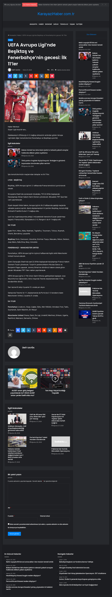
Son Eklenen (91, 34)
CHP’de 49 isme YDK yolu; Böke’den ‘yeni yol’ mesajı (37, 416)
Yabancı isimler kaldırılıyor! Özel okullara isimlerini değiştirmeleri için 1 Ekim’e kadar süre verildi (15, 454)
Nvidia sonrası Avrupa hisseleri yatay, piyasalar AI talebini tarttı (91, 100)
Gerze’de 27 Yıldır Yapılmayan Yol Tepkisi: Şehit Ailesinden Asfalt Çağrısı (58, 418)
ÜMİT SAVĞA (16, 70)
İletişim (79, 24)
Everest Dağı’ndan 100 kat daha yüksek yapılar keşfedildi (98, 186)
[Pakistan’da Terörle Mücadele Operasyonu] (61, 441)
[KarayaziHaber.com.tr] (56, 13)
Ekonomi (48, 24)
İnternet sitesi (45, 516)
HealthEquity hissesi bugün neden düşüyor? (89, 83)
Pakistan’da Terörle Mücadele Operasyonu (61, 450)
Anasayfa (33, 24)
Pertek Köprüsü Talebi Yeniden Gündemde (38, 438)
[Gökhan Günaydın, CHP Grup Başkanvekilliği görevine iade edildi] (17, 419)
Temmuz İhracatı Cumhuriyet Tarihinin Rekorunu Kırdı (90, 304)
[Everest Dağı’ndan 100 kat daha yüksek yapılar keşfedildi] (85, 184)
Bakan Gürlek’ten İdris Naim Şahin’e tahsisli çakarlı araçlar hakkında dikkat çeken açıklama (68, 4)
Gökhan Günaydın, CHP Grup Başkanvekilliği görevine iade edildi (17, 428)
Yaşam (72, 24)
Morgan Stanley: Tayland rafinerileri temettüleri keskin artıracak (90, 173)
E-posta (11, 516)
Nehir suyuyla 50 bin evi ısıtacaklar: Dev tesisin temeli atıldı (90, 45)
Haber (41, 24)
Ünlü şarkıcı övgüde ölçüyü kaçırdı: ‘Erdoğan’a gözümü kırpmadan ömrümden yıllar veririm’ (98, 117)
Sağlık (56, 24)
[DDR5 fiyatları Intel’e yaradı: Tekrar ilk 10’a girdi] (85, 314)
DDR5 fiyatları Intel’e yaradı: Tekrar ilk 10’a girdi (98, 314)
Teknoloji (64, 24)
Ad (9, 508)
